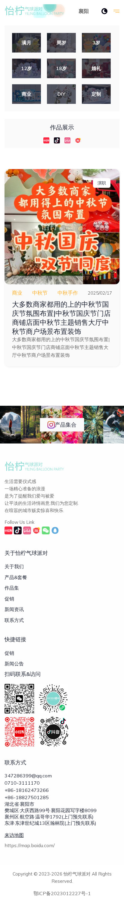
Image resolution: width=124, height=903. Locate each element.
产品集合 (65, 424)
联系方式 (14, 620)
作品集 (12, 588)
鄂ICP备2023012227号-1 (62, 893)
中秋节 (40, 293)
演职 (102, 183)
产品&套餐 (16, 577)
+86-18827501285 (27, 797)
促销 (9, 599)
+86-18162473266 (27, 790)
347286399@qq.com (28, 776)
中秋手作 (67, 293)
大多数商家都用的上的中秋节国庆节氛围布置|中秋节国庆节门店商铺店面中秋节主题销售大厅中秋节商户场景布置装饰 (61, 318)
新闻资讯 (14, 609)
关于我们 (14, 566)
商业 (17, 293)
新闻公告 (14, 664)
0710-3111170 (22, 783)
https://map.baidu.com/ (30, 845)
